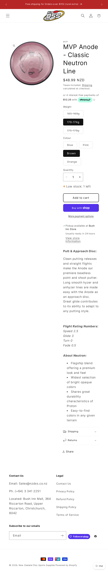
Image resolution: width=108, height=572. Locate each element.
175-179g (75, 131)
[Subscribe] (62, 535)
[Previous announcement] (6, 4)
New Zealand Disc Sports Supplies (37, 565)
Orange (74, 162)
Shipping (87, 85)
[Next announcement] (102, 4)
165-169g (75, 114)
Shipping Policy (66, 507)
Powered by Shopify (66, 565)
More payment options (81, 216)
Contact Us (63, 483)
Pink (88, 145)
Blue (72, 145)
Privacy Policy (65, 491)
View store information (73, 239)
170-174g (73, 122)
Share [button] (70, 451)
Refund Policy (65, 499)
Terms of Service (67, 514)
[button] (8, 16)
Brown (71, 153)
